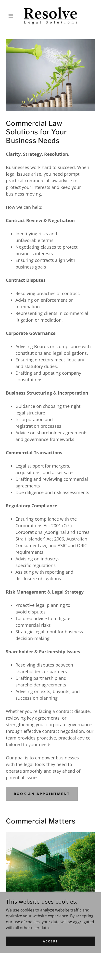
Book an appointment (42, 793)
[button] (12, 16)
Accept (50, 941)
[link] (50, 16)
